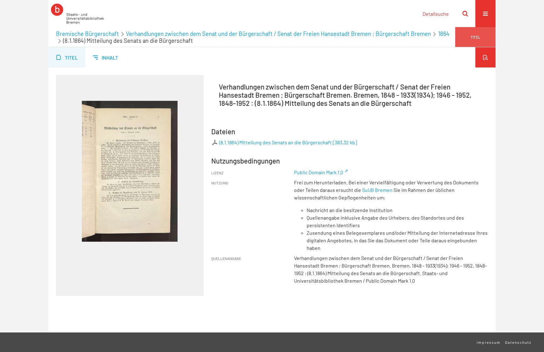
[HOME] (77, 13)
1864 (443, 33)
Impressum (489, 342)
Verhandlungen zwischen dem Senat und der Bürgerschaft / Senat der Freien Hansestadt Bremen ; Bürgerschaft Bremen (278, 33)
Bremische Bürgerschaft (87, 33)
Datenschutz (518, 342)
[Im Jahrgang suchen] (485, 57)
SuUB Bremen (377, 190)
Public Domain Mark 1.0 (318, 172)
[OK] (465, 13)
